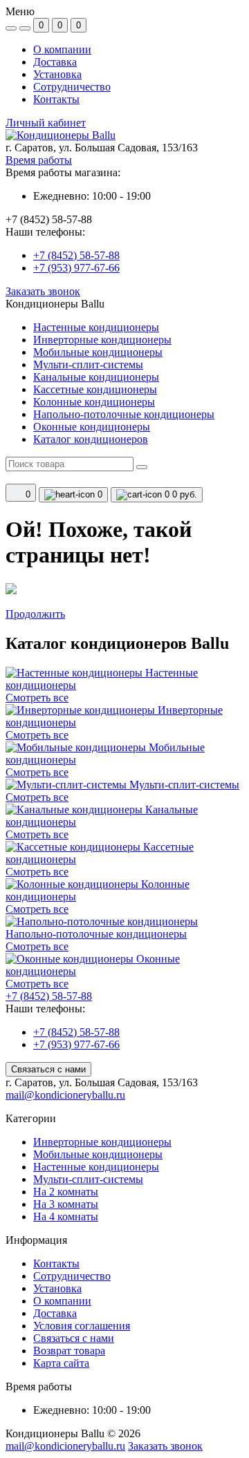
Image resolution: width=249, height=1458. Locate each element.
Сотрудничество (72, 87)
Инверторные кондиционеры (102, 339)
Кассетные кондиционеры (95, 389)
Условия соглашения (81, 1326)
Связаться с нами (48, 1069)
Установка (57, 74)
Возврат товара (69, 1350)
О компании (62, 49)
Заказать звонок (43, 291)
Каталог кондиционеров (90, 439)
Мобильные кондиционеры (98, 352)
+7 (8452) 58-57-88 (76, 255)
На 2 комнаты (65, 1191)
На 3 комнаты (65, 1204)
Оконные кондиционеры (91, 427)
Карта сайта (61, 1363)
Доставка (55, 62)
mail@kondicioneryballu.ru (65, 1095)
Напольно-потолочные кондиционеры (123, 414)
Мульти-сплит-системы (88, 364)
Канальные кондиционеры (96, 377)
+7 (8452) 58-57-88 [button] (49, 996)
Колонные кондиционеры (94, 402)
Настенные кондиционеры (96, 327)
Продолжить (35, 614)
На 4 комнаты (65, 1216)
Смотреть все (37, 697)
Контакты (56, 99)
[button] (124, 148)
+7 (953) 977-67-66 (76, 268)
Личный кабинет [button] (46, 123)
